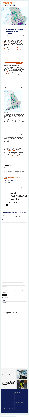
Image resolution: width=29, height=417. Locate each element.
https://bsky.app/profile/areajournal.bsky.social (20, 396)
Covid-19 (21, 170)
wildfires (17, 63)
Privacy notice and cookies (15, 415)
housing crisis (10, 171)
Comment (22, 187)
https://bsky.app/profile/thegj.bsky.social (20, 394)
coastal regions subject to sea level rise (14, 62)
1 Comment (23, 35)
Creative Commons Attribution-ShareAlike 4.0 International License (17, 216)
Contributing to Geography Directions (20, 402)
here (16, 312)
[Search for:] (13, 309)
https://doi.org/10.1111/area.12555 (11, 150)
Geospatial (6, 171)
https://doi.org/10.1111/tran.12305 (13, 155)
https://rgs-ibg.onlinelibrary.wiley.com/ (6, 402)
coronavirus (17, 170)
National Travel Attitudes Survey (10, 73)
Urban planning (15, 171)
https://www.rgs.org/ (4, 393)
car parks (7, 170)
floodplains (7, 62)
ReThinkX (7, 71)
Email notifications (4, 289)
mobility (9, 42)
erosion (22, 62)
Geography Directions (7, 389)
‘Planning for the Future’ (11, 51)
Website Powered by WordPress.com (6, 411)
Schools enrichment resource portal (20, 403)
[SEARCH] (26, 309)
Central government (12, 170)
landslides (20, 63)
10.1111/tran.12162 (13, 159)
